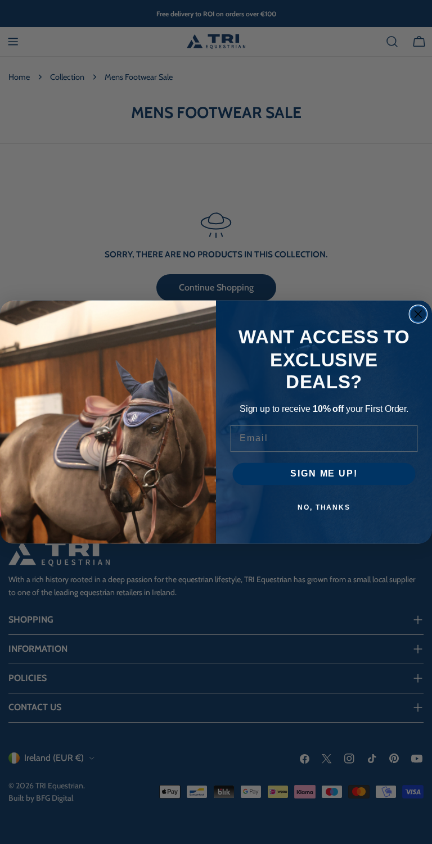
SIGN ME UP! (323, 474)
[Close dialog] (418, 314)
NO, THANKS (324, 507)
